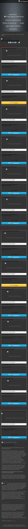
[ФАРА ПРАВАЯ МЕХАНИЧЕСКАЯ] (13, 173)
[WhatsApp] (9, 42)
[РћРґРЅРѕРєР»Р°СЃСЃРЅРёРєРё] (15, 42)
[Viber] (12, 42)
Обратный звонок (13, 14)
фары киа (13, 520)
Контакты (13, 29)
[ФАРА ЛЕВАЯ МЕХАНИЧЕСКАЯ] (13, 203)
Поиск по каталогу (9, 23)
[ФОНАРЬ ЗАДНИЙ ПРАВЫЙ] (13, 296)
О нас (22, 23)
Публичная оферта (14, 523)
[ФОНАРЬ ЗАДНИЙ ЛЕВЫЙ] (13, 326)
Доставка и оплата (13, 26)
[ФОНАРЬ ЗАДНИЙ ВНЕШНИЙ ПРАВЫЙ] (13, 237)
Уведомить (16, 74)
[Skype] (19, 42)
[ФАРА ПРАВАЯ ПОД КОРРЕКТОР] (13, 55)
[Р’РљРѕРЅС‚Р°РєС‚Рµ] (14, 42)
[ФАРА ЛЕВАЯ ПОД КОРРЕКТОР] (13, 85)
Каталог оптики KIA (11, 34)
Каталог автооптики (13, 20)
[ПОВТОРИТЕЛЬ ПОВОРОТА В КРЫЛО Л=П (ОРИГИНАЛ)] (13, 418)
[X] (17, 42)
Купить (16, 103)
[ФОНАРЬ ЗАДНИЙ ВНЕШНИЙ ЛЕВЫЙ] (13, 268)
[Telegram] (10, 42)
